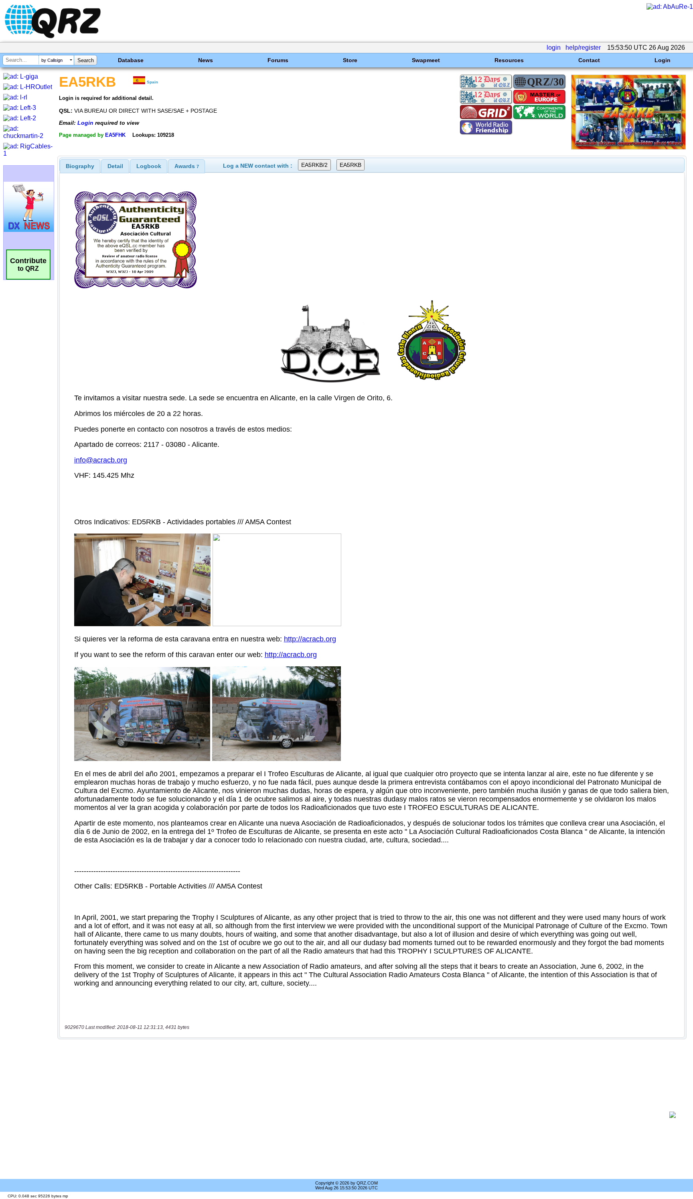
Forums (277, 60)
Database (131, 60)
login (554, 47)
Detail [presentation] (115, 166)
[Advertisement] (364, 1115)
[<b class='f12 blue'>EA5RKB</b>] (628, 147)
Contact (589, 60)
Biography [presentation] (80, 166)
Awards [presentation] (186, 166)
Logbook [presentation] (148, 166)
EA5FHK (115, 135)
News (205, 60)
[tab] (80, 166)
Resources (509, 60)
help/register (583, 47)
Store (350, 60)
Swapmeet (426, 60)
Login (662, 60)
